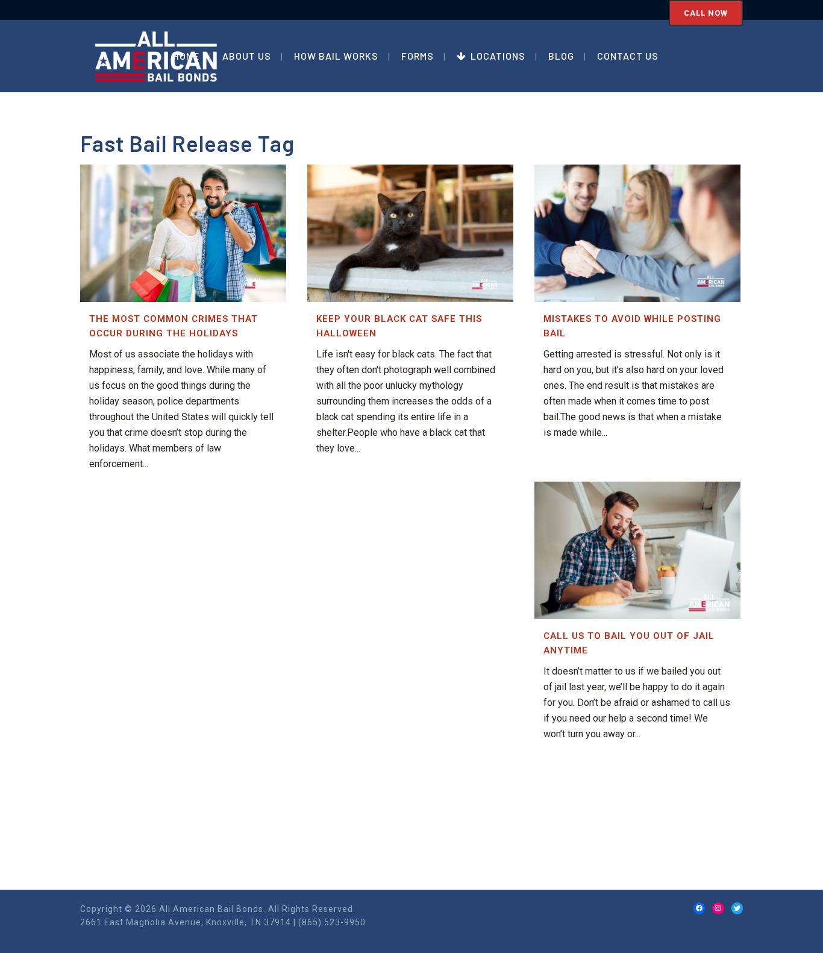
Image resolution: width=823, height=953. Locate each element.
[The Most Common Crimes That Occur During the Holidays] (183, 233)
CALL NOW (706, 12)
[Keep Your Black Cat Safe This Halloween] (410, 233)
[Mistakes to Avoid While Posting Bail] (637, 233)
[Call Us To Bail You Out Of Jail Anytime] (637, 550)
